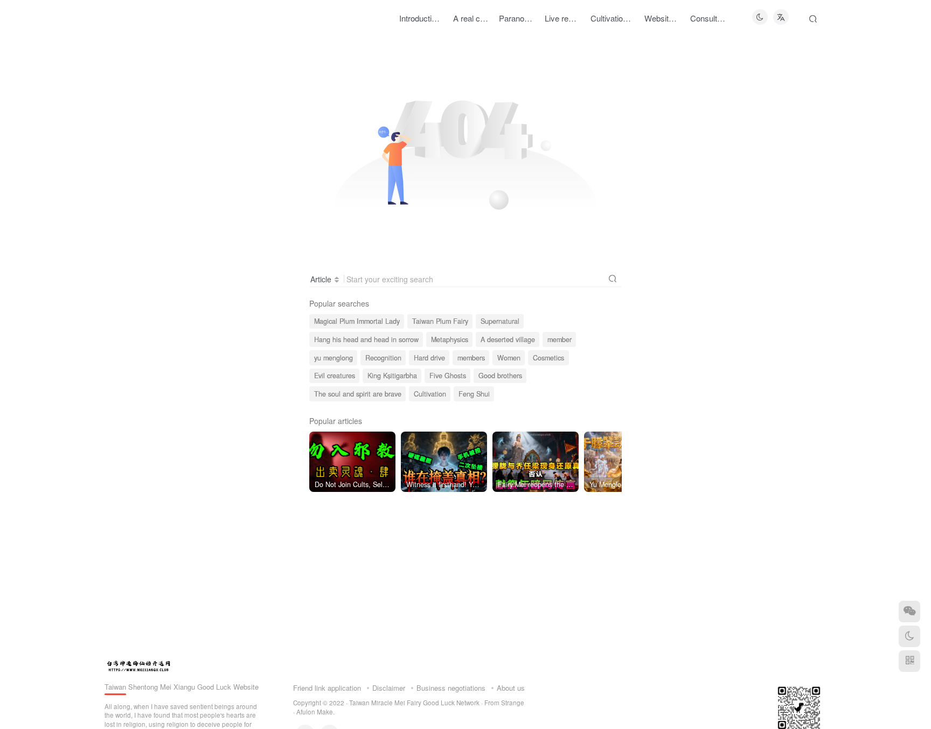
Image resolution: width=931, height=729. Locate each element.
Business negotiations (450, 688)
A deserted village (508, 339)
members (471, 358)
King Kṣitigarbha (392, 375)
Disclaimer (388, 688)
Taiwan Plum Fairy (440, 321)
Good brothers (500, 375)
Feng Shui (474, 394)
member (559, 339)
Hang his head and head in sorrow (366, 339)
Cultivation (430, 394)
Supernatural (500, 321)
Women (508, 358)
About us (511, 688)
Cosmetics (548, 358)
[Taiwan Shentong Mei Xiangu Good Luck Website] (139, 664)
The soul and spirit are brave (357, 394)
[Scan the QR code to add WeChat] (909, 611)
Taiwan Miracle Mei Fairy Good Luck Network (414, 702)
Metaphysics (449, 339)
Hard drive (429, 358)
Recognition (383, 358)
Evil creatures (334, 375)
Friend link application (327, 688)
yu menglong (333, 358)
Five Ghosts (447, 375)
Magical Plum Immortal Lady (357, 321)
